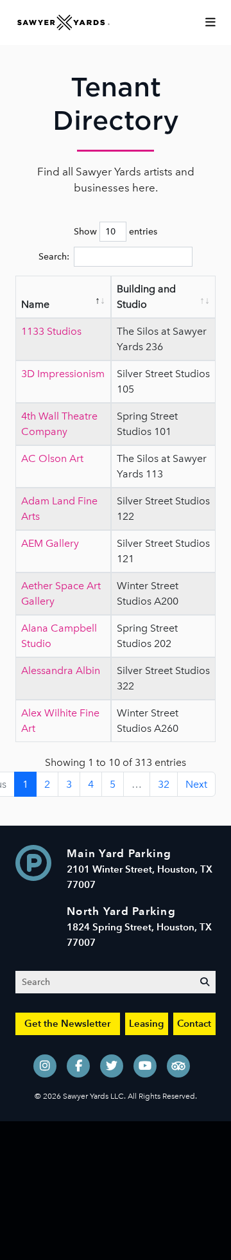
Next (196, 784)
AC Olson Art (52, 458)
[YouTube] (145, 1066)
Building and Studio (146, 296)
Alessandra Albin (60, 670)
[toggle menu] (210, 22)
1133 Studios (51, 331)
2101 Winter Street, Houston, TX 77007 (139, 869)
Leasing (146, 1023)
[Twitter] (111, 1066)
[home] (63, 21)
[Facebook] (78, 1066)
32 (163, 784)
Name (35, 304)
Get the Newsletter (67, 1023)
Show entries (115, 231)
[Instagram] (44, 1066)
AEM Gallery (50, 543)
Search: (53, 256)
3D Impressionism (63, 374)
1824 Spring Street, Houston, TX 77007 (139, 926)
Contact (194, 1023)
